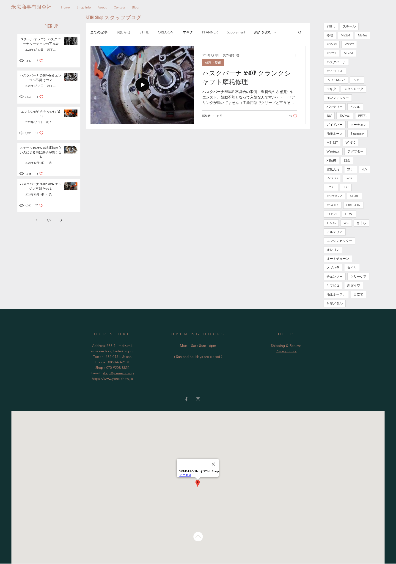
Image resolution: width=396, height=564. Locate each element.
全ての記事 (98, 32)
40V (364, 169)
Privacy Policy (286, 351)
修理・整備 (213, 62)
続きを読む (263, 32)
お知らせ (123, 32)
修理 (330, 35)
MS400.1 (332, 205)
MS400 (354, 196)
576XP (331, 187)
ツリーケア (358, 276)
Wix (346, 223)
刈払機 (331, 160)
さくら (361, 223)
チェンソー (335, 276)
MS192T (332, 142)
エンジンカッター (339, 241)
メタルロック (353, 89)
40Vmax (344, 116)
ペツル (355, 107)
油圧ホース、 (336, 294)
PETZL (362, 116)
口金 (347, 160)
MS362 (349, 44)
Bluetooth (357, 133)
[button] (300, 32)
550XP (357, 80)
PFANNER (210, 32)
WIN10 (350, 142)
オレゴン (333, 250)
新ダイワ (353, 285)
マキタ (188, 32)
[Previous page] (36, 220)
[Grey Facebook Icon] (186, 399)
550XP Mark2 (336, 80)
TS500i (331, 223)
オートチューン (338, 259)
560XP (350, 178)
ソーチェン (358, 125)
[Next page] (61, 220)
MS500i (332, 44)
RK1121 (332, 214)
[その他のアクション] (296, 55)
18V (329, 116)
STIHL (144, 32)
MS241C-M (334, 196)
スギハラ (333, 268)
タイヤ (352, 268)
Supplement (236, 32)
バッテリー (335, 107)
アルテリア (335, 232)
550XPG (332, 178)
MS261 (345, 35)
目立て (358, 294)
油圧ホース (335, 133)
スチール (349, 26)
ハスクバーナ (336, 62)
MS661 (348, 53)
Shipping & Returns (286, 345)
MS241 (331, 53)
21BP (350, 169)
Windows (333, 151)
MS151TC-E (335, 71)
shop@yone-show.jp (118, 373)
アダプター (355, 151)
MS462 (362, 35)
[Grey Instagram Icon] (198, 399)
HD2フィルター (338, 98)
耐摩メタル (335, 303)
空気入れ (333, 169)
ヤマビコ (333, 285)
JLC (346, 187)
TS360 (349, 214)
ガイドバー (335, 125)
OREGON (165, 32)
